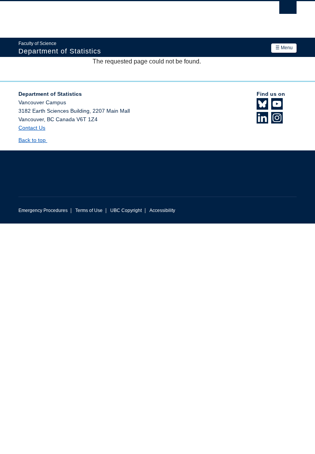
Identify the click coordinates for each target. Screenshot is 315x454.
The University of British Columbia (136, 15)
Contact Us (31, 128)
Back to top (32, 140)
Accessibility (162, 210)
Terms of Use (89, 210)
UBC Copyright (126, 210)
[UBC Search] (288, 9)
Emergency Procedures (43, 210)
